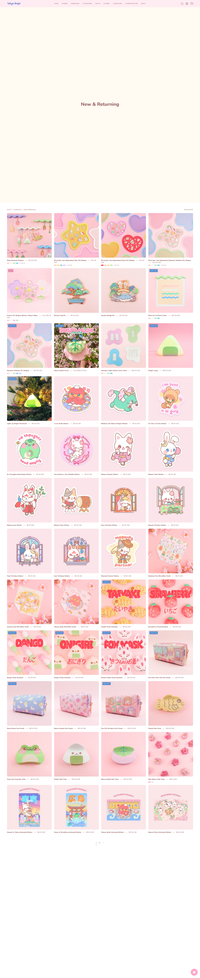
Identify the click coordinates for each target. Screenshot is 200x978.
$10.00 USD (41, 832)
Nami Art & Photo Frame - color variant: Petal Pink (149, 318)
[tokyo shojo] (14, 3)
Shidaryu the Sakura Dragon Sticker (114, 424)
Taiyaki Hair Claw (154, 728)
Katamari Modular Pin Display (18, 371)
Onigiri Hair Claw (60, 779)
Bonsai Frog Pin (60, 315)
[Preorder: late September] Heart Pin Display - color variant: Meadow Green (111, 265)
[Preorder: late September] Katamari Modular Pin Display (169, 260)
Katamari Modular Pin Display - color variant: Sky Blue (17, 373)
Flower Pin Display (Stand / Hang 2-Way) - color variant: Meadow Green (17, 320)
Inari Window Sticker (62, 576)
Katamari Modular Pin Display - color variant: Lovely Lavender (20, 373)
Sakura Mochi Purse (61, 371)
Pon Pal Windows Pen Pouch (112, 728)
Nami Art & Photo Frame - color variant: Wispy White (152, 318)
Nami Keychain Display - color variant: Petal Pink (8, 263)
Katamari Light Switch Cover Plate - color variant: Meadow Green (108, 373)
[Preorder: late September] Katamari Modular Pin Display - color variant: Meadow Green (155, 265)
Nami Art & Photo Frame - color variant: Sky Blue (158, 318)
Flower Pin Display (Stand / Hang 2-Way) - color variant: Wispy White (11, 320)
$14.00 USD (75, 315)
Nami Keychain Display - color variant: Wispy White (11, 263)
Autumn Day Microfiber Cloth (18, 627)
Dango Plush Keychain (15, 678)
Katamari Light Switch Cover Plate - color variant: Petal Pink (102, 373)
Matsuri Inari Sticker (14, 525)
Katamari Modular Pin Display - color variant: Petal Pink (8, 373)
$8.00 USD (179, 576)
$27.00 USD (157, 262)
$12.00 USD (127, 627)
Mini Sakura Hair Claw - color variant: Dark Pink (152, 782)
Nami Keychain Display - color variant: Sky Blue (17, 263)
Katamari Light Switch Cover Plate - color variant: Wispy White (105, 373)
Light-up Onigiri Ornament (17, 424)
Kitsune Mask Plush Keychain (112, 678)
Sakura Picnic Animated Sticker (159, 832)
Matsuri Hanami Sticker (109, 474)
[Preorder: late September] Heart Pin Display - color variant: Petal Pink (105, 265)
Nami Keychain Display (15, 260)
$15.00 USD (36, 423)
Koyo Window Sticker (109, 525)
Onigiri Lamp (153, 371)
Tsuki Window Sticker (15, 576)
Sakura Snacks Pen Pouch (63, 728)
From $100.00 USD (79, 370)
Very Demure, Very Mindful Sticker (67, 474)
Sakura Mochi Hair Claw (110, 779)
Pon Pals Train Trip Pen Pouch (159, 678)
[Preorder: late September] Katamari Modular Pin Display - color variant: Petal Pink (149, 265)
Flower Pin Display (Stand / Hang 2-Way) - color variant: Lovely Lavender (14, 320)
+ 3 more (116, 265)
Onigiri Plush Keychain (62, 678)
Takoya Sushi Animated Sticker (112, 832)
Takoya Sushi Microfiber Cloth (65, 627)
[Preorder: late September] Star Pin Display (70, 260)
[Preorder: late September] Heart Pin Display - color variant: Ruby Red (102, 265)
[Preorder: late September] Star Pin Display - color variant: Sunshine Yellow (58, 265)
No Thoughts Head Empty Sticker (19, 474)
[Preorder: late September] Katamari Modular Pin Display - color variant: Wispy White (152, 265)
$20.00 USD (176, 315)
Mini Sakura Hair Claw (156, 779)
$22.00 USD (32, 260)
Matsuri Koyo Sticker (61, 525)
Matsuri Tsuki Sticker (156, 474)
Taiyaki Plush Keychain (109, 627)
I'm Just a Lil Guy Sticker (157, 424)
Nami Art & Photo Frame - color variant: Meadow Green (155, 318)
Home (9, 210)
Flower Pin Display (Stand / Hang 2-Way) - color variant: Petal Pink (8, 320)
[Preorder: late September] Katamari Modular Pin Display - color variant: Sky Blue (158, 265)
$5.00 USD (77, 423)
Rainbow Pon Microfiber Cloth (159, 576)
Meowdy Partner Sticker (110, 576)
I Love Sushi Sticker (61, 424)
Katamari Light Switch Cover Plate (114, 371)
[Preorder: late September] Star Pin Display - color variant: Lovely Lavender (64, 265)
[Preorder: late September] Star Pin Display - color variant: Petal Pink (55, 265)
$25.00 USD (136, 370)
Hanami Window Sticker (157, 525)
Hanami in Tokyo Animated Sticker (20, 832)
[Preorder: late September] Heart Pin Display (118, 260)
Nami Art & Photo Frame (157, 315)
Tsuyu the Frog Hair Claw (16, 779)
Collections (18, 210)
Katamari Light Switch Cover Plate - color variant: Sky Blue (111, 373)
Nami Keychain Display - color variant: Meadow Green (14, 263)
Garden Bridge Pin (108, 315)
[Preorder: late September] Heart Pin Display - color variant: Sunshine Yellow (108, 265)
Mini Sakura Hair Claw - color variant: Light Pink (149, 782)
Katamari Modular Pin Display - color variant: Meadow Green (14, 373)
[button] (87, 3)
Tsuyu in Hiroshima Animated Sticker (67, 832)
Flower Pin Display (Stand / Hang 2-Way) (22, 315)
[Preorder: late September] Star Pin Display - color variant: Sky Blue (61, 265)
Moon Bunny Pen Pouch (15, 728)
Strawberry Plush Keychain (158, 627)
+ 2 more (22, 263)
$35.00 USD (167, 370)
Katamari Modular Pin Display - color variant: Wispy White (11, 373)
